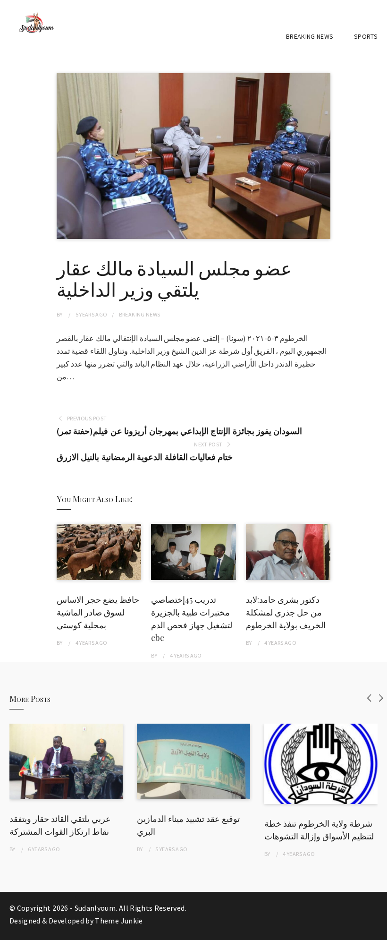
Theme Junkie (119, 920)
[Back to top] (377, 930)
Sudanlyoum (95, 908)
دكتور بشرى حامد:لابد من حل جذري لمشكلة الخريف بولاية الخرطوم (286, 612)
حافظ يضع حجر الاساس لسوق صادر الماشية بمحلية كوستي (98, 612)
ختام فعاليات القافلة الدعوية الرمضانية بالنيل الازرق (145, 457)
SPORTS (366, 36)
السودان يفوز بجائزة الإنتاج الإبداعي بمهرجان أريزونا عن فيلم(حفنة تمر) (179, 431)
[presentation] (369, 698)
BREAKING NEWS (310, 36)
